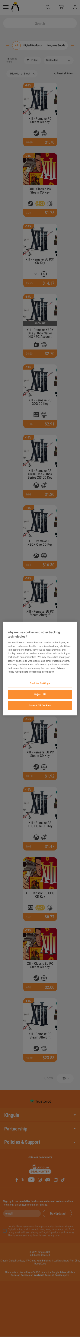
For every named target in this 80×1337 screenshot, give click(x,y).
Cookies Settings (40, 683)
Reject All (40, 694)
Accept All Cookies (40, 705)
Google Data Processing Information (34, 671)
